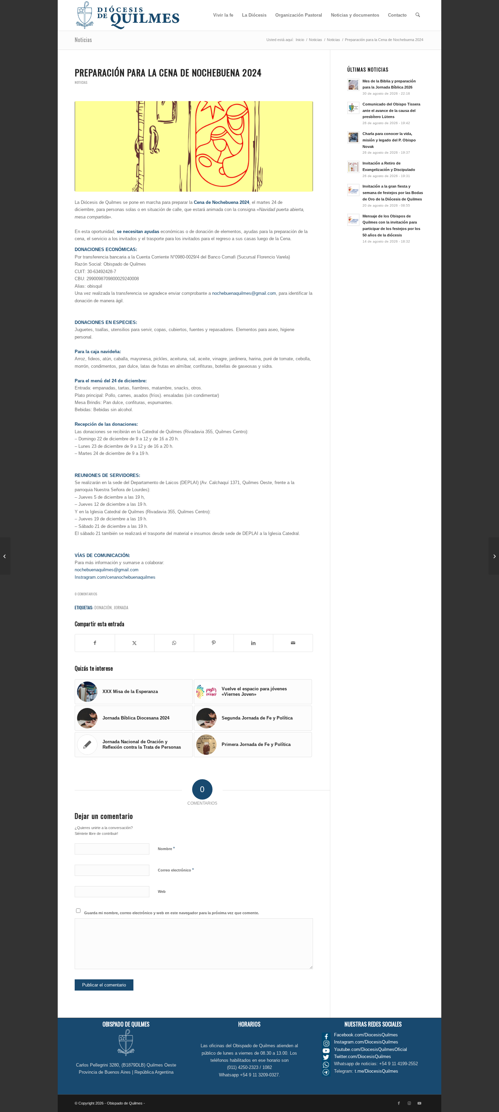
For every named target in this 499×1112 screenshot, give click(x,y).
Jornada (121, 607)
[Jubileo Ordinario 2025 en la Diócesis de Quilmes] (493, 556)
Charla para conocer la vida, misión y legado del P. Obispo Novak (389, 140)
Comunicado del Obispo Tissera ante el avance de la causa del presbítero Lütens (391, 110)
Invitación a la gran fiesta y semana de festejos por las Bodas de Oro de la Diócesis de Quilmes (393, 192)
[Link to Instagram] (409, 1103)
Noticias (83, 40)
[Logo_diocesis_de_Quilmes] (128, 15)
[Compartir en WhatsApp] (174, 643)
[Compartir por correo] (293, 643)
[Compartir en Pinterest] (214, 643)
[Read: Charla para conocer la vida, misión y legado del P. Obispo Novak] (353, 137)
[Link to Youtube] (419, 1103)
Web (162, 891)
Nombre (166, 848)
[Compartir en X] (134, 643)
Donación (103, 607)
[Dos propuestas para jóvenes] (5, 556)
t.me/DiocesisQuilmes (376, 1071)
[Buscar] (417, 15)
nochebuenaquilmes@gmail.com (244, 293)
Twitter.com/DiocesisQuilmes (362, 1056)
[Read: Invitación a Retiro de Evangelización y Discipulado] (353, 167)
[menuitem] (223, 15)
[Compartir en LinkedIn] (253, 643)
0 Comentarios (86, 593)
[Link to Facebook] (399, 1103)
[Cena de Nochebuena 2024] (194, 146)
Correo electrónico (176, 870)
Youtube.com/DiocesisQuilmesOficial (370, 1049)
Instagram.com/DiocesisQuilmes (366, 1041)
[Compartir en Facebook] (95, 643)
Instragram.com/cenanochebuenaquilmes (115, 577)
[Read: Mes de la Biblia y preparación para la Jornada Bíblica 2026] (353, 85)
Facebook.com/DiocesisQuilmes (366, 1034)
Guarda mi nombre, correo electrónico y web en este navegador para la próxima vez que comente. (171, 913)
